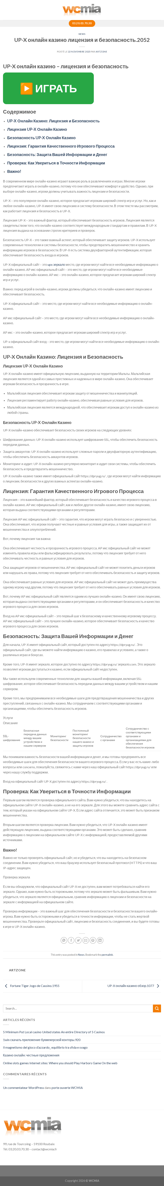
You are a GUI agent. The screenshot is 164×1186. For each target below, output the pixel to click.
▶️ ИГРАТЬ (48, 88)
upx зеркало (56, 264)
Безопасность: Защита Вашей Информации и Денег (57, 154)
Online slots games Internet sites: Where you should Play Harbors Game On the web (60, 1063)
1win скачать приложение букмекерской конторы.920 (41, 1040)
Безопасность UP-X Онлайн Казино (41, 137)
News (82, 34)
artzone (101, 51)
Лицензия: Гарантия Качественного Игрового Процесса (61, 146)
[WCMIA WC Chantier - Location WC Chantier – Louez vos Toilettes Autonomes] (82, 10)
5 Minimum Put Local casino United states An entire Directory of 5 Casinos (54, 1032)
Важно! (14, 171)
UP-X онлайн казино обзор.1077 (131, 986)
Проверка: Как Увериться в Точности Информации (56, 162)
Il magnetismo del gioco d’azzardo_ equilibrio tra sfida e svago (45, 1047)
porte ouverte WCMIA (67, 1087)
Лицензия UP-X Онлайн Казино (37, 129)
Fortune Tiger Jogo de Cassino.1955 (34, 986)
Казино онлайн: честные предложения (31, 1055)
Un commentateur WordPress (23, 1087)
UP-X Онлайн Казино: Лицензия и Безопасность (53, 120)
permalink (107, 954)
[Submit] (157, 1008)
